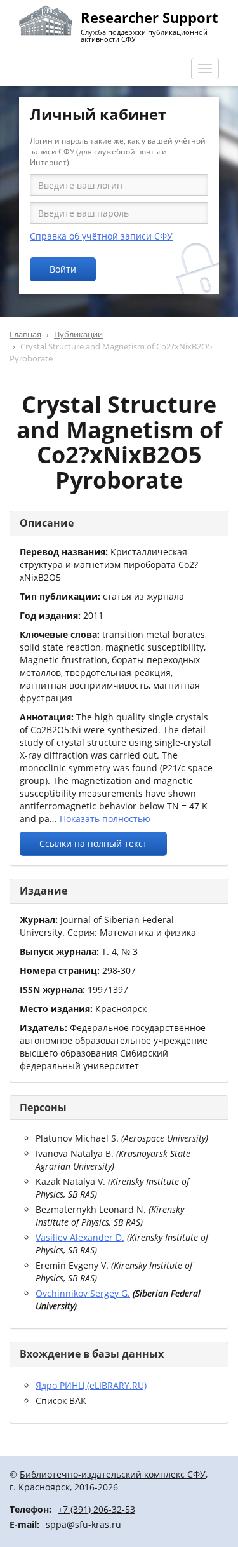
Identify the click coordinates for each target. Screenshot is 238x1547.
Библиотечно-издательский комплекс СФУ (113, 1474)
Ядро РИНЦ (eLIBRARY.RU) (91, 1385)
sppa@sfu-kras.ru (83, 1524)
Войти (63, 269)
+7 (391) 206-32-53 (96, 1509)
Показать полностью (105, 819)
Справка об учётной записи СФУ (101, 236)
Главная (25, 334)
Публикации (78, 334)
